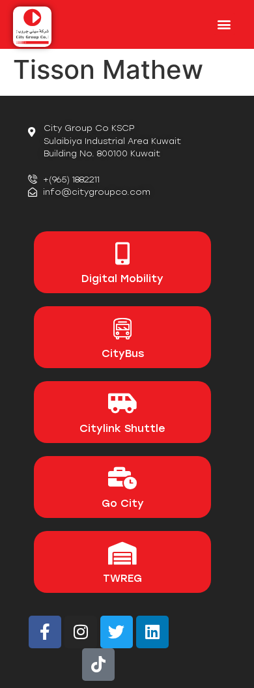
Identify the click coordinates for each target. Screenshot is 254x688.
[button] (224, 24)
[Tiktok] (98, 664)
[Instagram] (80, 632)
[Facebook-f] (45, 632)
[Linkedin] (152, 632)
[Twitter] (116, 632)
